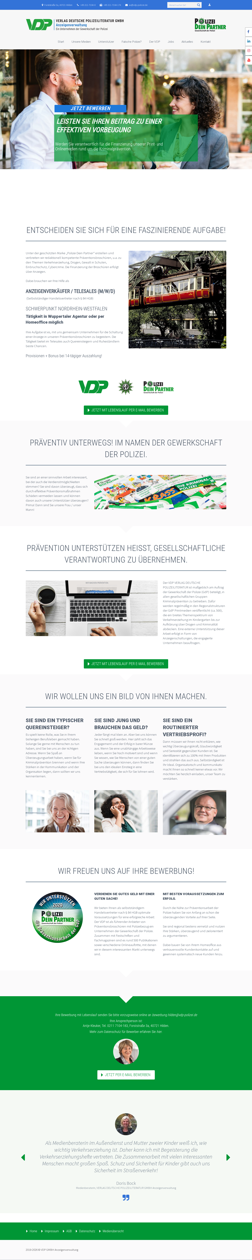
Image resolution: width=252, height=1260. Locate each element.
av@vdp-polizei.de (138, 5)
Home (33, 1231)
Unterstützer (106, 41)
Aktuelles (187, 41)
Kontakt (206, 41)
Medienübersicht (113, 1231)
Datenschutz (87, 1231)
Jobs (171, 41)
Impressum (52, 1231)
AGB (69, 1231)
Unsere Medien (81, 41)
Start (61, 41)
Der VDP (154, 41)
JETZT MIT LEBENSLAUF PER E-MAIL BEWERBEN (127, 410)
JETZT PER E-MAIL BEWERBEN (128, 1075)
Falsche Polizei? (132, 41)
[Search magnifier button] (199, 5)
